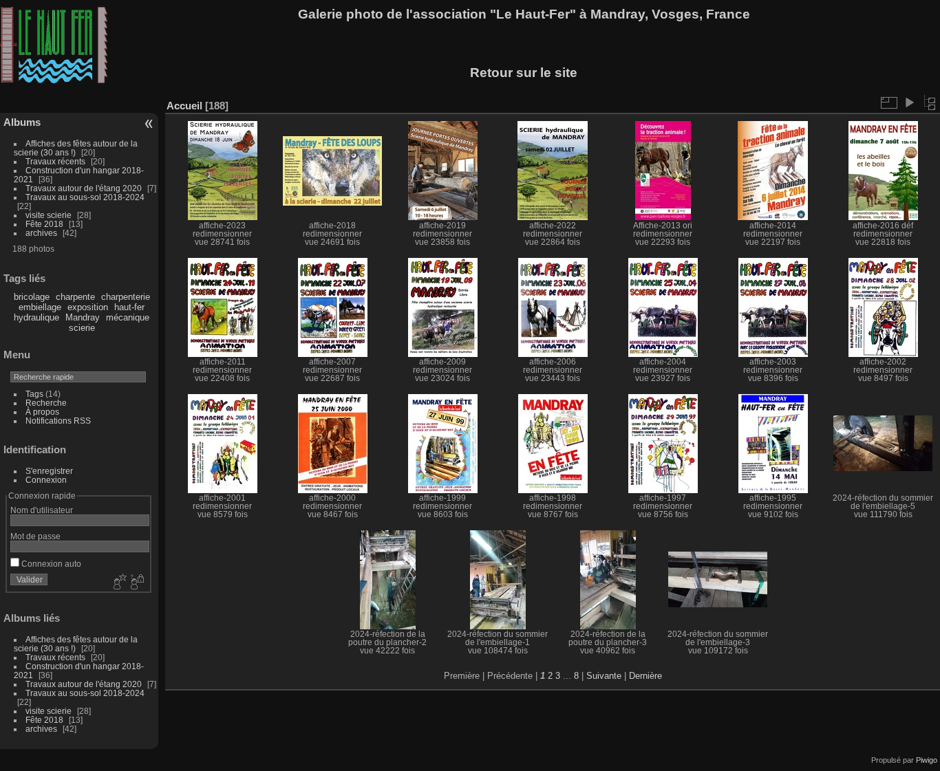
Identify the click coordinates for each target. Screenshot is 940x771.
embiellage (40, 307)
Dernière (645, 676)
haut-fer (129, 307)
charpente (75, 297)
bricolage (32, 297)
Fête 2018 (44, 223)
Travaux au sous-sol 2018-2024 (85, 197)
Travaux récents (55, 161)
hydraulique (36, 317)
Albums (22, 122)
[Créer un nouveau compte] (118, 582)
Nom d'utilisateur (41, 510)
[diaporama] (909, 102)
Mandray (82, 317)
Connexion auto (50, 563)
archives (41, 232)
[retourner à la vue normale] (930, 102)
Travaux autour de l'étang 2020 (83, 188)
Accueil (184, 105)
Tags (34, 393)
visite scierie (48, 214)
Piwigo (926, 760)
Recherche (46, 402)
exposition (87, 307)
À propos (42, 411)
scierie (82, 328)
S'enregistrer (49, 470)
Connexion (46, 479)
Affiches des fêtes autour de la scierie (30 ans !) (76, 148)
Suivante (603, 676)
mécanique (127, 317)
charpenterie (125, 297)
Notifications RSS (58, 420)
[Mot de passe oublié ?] (136, 582)
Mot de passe (35, 536)
